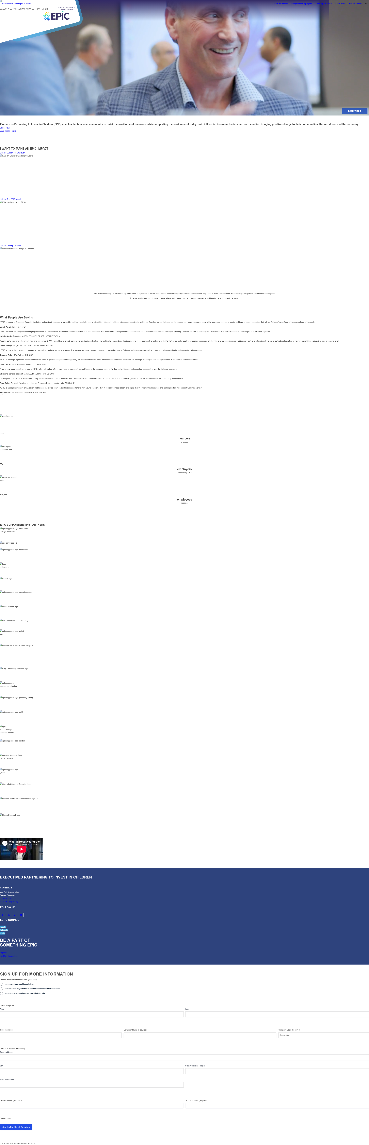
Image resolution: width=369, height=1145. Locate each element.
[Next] (3, 395)
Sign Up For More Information (16, 1127)
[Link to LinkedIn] (15, 915)
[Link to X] (9, 915)
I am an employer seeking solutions (19, 984)
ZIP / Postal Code (7, 1079)
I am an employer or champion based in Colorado (25, 993)
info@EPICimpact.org (9, 901)
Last (187, 1009)
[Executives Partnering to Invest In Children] (15, 5)
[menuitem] (280, 3)
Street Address (6, 1052)
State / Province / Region (195, 1066)
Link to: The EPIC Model (10, 199)
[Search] (366, 3)
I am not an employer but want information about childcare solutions (32, 988)
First (2, 1009)
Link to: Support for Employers (13, 152)
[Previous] (1, 395)
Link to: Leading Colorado (10, 245)
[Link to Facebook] (3, 915)
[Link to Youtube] (21, 915)
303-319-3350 (5, 898)
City (1, 1066)
